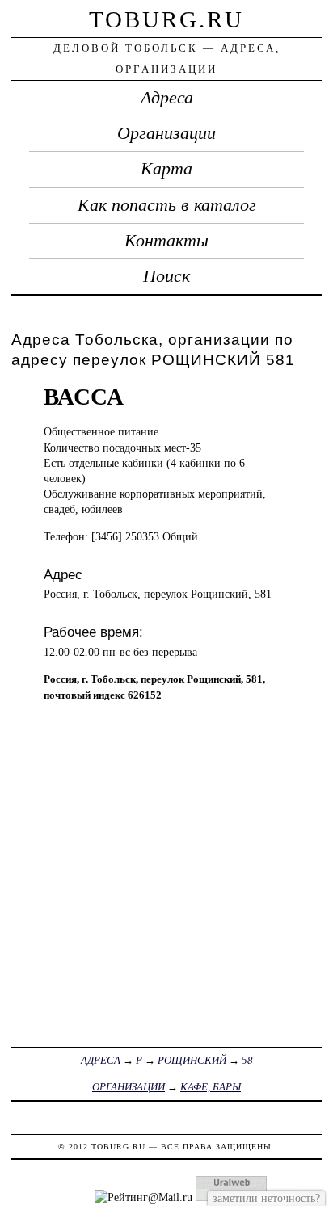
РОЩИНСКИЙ (192, 1060)
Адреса (167, 97)
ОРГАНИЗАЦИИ (128, 1087)
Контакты (166, 240)
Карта (166, 169)
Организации (166, 133)
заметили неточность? (266, 1197)
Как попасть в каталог (167, 205)
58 (247, 1060)
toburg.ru (166, 19)
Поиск (166, 276)
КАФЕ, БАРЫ (210, 1087)
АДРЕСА (100, 1060)
